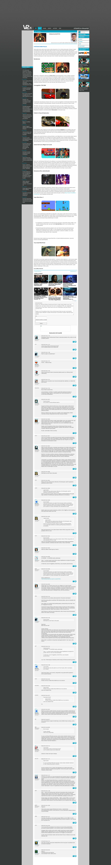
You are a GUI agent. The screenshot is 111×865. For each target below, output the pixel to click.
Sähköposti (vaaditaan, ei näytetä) (41, 319)
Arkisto (80, 39)
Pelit (40, 28)
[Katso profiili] (36, 337)
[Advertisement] (55, 861)
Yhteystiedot (82, 46)
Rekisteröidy (81, 37)
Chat (60, 28)
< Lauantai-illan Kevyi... (38, 271)
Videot (49, 28)
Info (80, 44)
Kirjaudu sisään (82, 34)
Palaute (80, 41)
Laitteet (55, 28)
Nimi (36, 316)
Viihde (44, 28)
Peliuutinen (24, 68)
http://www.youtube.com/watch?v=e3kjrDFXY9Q (51, 579)
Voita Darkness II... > (73, 271)
